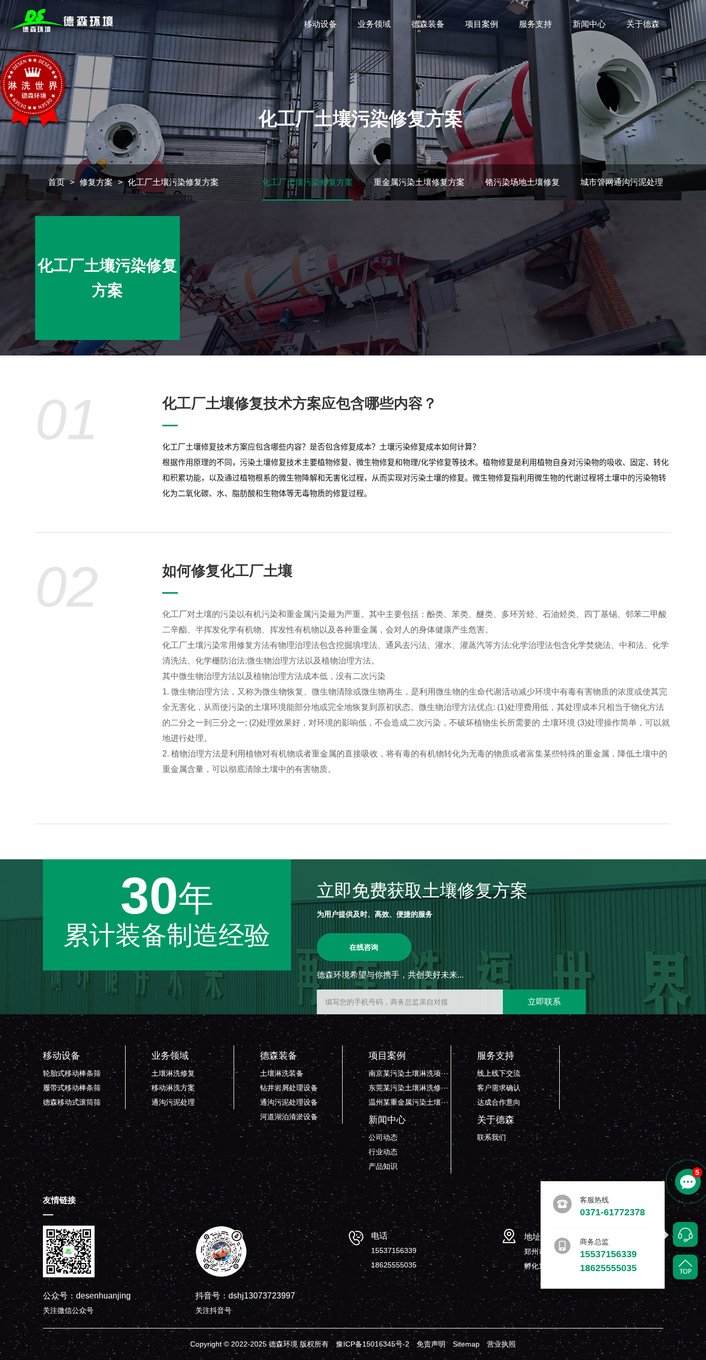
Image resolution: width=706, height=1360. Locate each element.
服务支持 (535, 24)
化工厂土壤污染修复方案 (173, 182)
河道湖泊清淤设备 (289, 1116)
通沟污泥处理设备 (289, 1102)
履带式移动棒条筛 (72, 1088)
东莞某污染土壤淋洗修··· (409, 1088)
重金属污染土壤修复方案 (419, 182)
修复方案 (96, 182)
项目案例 (481, 24)
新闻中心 (589, 24)
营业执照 (501, 1344)
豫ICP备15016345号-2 (372, 1344)
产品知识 (383, 1166)
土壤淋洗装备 (281, 1073)
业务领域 (374, 24)
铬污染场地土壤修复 (522, 182)
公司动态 (383, 1137)
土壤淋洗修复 (173, 1073)
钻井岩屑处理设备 (289, 1088)
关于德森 (642, 24)
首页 (56, 182)
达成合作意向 (498, 1102)
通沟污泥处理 (173, 1102)
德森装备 (427, 24)
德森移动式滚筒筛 (72, 1102)
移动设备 (320, 24)
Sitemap (466, 1344)
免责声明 (431, 1344)
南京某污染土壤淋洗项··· (409, 1073)
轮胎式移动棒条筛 (72, 1073)
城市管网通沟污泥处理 (621, 182)
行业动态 (383, 1152)
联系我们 (491, 1137)
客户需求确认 (498, 1088)
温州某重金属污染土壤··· (409, 1102)
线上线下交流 (498, 1073)
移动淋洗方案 (173, 1088)
